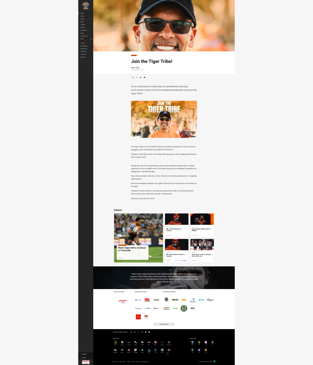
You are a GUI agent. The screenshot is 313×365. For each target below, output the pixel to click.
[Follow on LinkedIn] (149, 332)
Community (84, 36)
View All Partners (164, 324)
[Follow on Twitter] (138, 332)
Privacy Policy (122, 361)
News (82, 13)
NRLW (82, 33)
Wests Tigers (135, 68)
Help (133, 361)
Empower (83, 57)
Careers (128, 361)
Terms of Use (115, 361)
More (82, 39)
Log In (84, 357)
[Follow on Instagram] (142, 332)
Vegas (83, 19)
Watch (83, 16)
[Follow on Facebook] (135, 332)
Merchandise (84, 46)
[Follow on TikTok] (131, 332)
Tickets (83, 43)
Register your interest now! (143, 198)
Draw (82, 21)
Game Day (134, 55)
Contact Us (137, 361)
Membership (84, 48)
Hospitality (83, 51)
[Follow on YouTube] (145, 332)
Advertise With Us (145, 361)
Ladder (83, 24)
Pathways (84, 30)
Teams (83, 27)
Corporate (83, 54)
